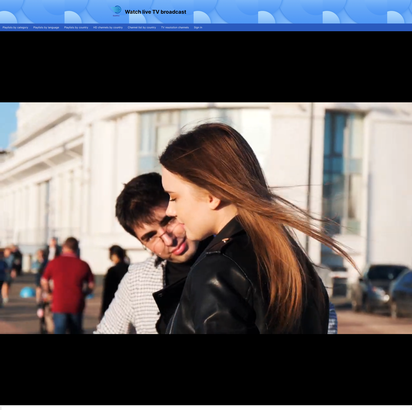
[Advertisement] (245, 12)
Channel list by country (142, 27)
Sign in (198, 27)
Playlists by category (15, 27)
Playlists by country (76, 27)
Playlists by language (46, 27)
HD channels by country (108, 27)
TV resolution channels (175, 27)
